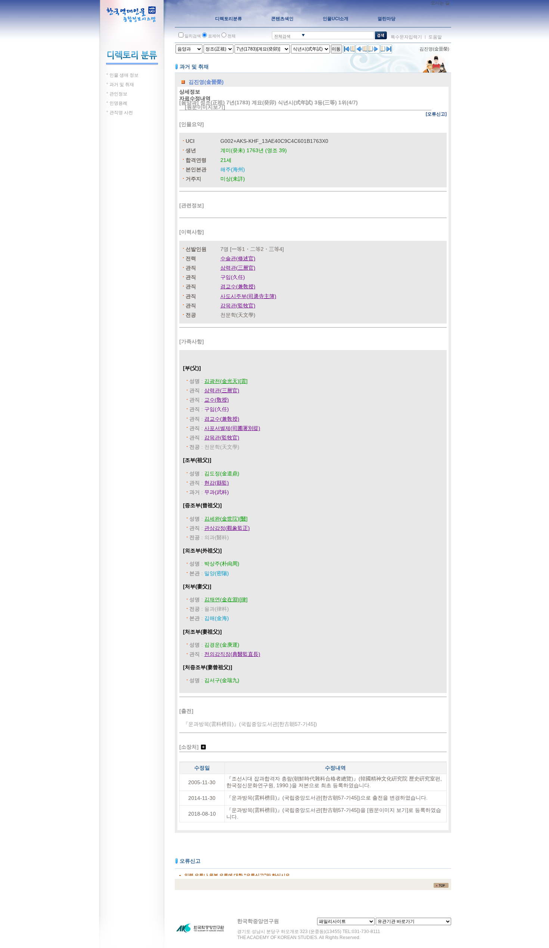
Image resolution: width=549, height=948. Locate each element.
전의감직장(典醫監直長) (232, 654)
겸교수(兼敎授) (237, 286)
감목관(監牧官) (237, 306)
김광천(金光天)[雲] (226, 381)
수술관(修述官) (237, 258)
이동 (336, 49)
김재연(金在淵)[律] (226, 599)
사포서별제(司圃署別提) (232, 428)
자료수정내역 (195, 98)
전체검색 (282, 36)
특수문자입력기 (406, 37)
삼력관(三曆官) (237, 268)
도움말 (435, 37)
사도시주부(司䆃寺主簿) (248, 296)
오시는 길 (440, 3)
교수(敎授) (216, 400)
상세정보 (189, 92)
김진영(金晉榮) (434, 49)
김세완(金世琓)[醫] (226, 519)
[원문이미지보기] (205, 107)
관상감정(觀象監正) (227, 528)
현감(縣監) (216, 483)
